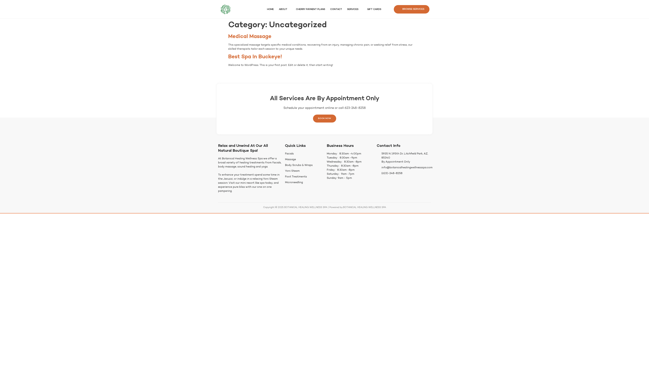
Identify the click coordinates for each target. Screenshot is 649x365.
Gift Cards (374, 9)
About (283, 9)
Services (352, 9)
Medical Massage (249, 37)
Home (270, 9)
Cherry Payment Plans (310, 9)
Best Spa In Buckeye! (255, 57)
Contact (336, 9)
